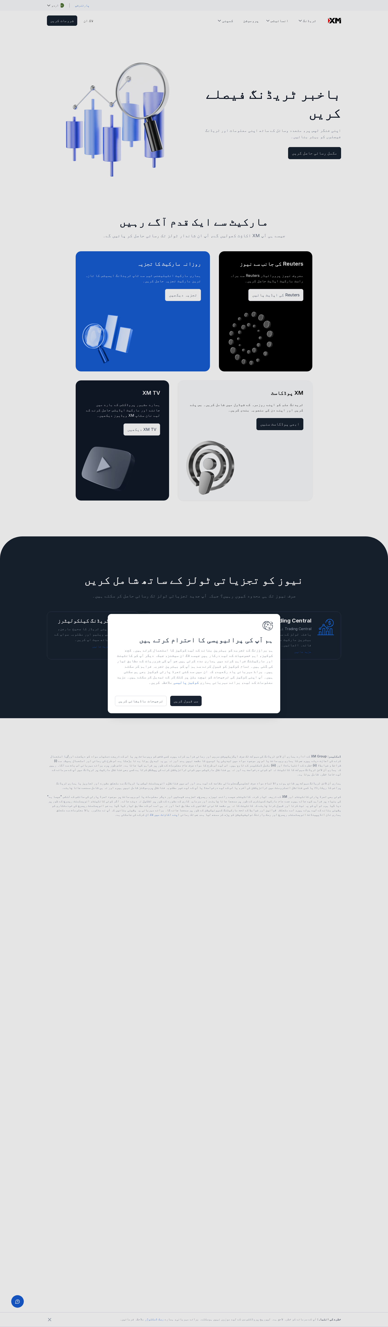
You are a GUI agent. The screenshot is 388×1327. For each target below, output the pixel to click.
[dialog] (194, 663)
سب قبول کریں (186, 701)
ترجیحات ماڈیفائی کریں (140, 701)
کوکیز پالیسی (186, 682)
